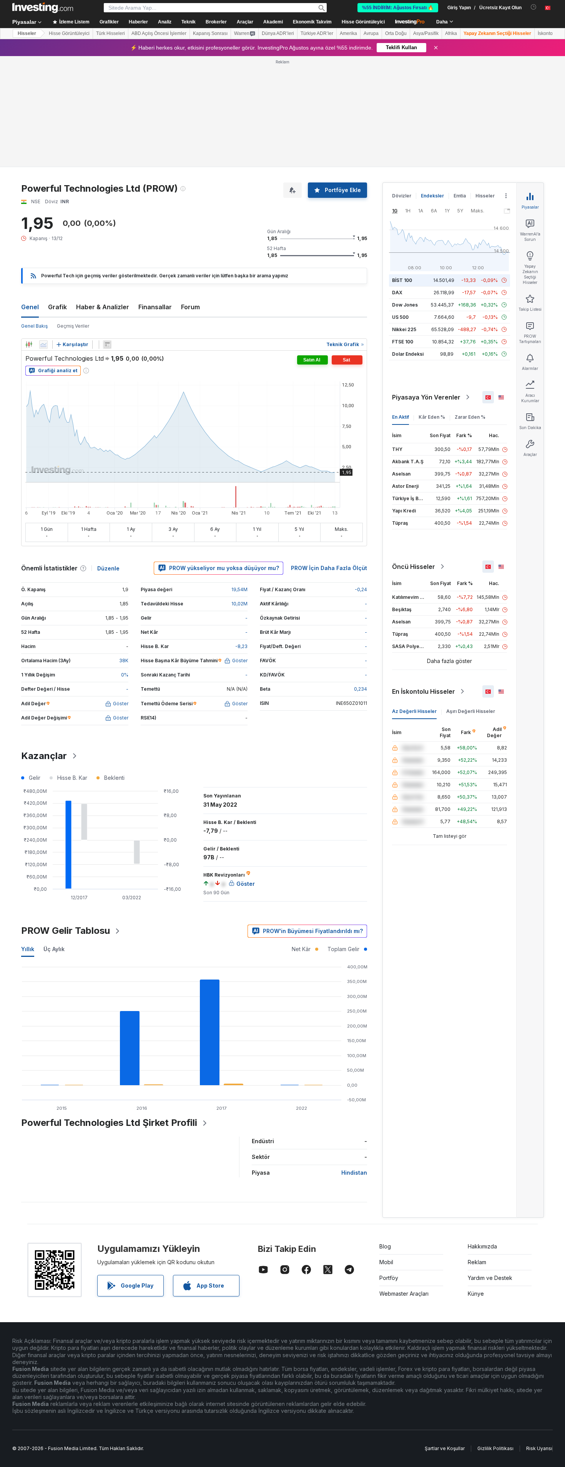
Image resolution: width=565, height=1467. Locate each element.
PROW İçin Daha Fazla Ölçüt (329, 568)
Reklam (477, 1262)
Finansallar (155, 307)
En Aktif (400, 417)
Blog (385, 1246)
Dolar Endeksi (408, 354)
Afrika (451, 33)
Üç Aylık (54, 949)
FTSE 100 (402, 342)
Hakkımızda (482, 1246)
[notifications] (533, 7)
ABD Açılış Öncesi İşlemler (158, 33)
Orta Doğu (396, 33)
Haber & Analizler (102, 307)
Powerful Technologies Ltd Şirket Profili (109, 1122)
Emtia (460, 196)
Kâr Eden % (432, 417)
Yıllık (27, 949)
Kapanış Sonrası (210, 33)
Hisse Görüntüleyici (363, 22)
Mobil (386, 1262)
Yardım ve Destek (490, 1278)
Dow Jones (405, 305)
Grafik (57, 307)
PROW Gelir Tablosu (65, 930)
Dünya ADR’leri (278, 33)
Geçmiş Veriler (73, 326)
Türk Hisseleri (110, 33)
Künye (476, 1293)
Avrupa (371, 33)
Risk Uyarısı (539, 1448)
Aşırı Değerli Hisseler (470, 711)
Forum (190, 307)
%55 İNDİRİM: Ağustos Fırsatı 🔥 (398, 7)
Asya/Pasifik (426, 33)
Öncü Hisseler (413, 566)
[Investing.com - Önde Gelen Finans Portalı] (42, 7)
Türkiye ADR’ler (317, 33)
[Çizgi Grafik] (43, 344)
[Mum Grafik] (29, 344)
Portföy (388, 1278)
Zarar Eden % (470, 417)
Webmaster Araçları (404, 1293)
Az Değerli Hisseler (414, 711)
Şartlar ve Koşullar (445, 1448)
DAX (397, 292)
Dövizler (401, 196)
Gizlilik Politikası (495, 1448)
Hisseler (27, 33)
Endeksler (432, 196)
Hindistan (354, 1172)
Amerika (348, 33)
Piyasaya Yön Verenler (426, 397)
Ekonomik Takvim (312, 22)
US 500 (400, 317)
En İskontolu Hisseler (423, 691)
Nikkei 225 (404, 329)
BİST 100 (402, 280)
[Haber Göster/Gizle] (107, 344)
